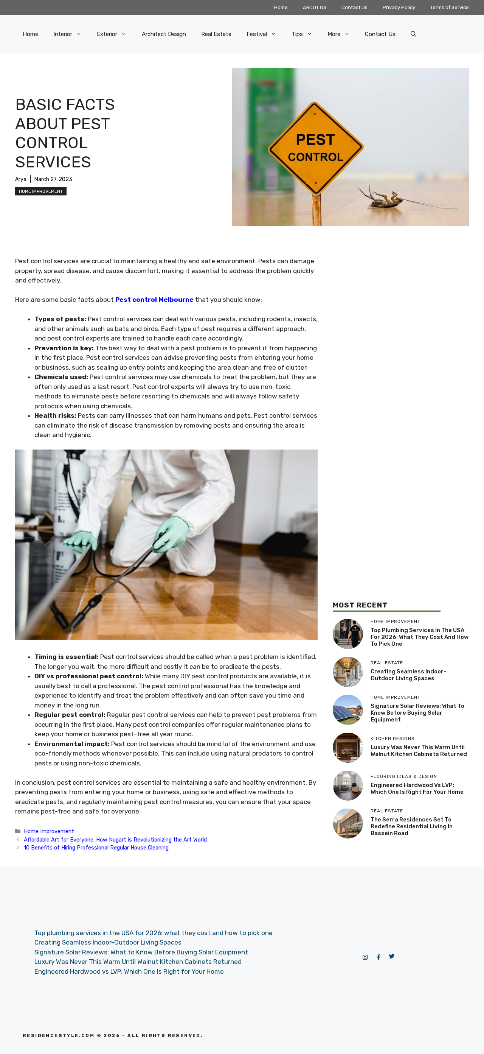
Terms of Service (449, 7)
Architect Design (164, 34)
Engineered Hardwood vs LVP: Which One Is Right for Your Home (417, 788)
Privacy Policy (399, 7)
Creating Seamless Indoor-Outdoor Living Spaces (408, 675)
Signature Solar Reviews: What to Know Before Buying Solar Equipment (417, 713)
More (333, 34)
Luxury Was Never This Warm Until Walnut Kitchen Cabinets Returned (419, 750)
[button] (413, 34)
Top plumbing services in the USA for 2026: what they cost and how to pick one (419, 637)
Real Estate (216, 34)
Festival (257, 34)
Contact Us (354, 7)
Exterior (107, 34)
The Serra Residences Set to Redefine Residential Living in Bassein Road (412, 826)
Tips (297, 34)
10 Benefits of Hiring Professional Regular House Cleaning (96, 847)
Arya (20, 179)
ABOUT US (314, 7)
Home (281, 7)
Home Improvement (41, 191)
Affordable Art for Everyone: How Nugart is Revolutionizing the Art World (115, 839)
